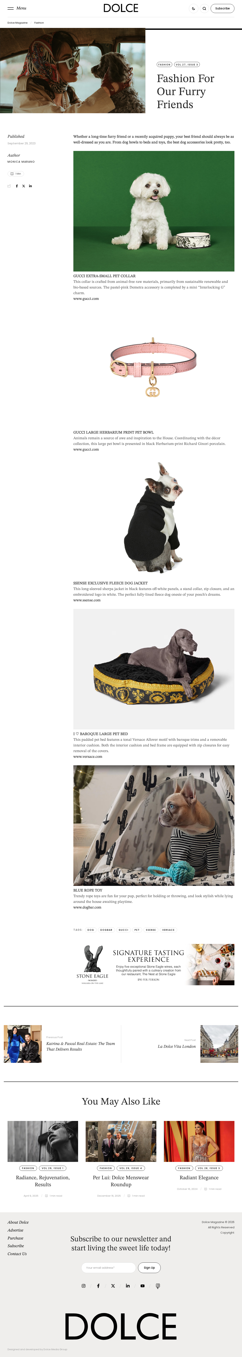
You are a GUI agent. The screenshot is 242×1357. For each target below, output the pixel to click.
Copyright (227, 1233)
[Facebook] (16, 186)
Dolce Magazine (18, 23)
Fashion (39, 23)
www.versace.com (87, 757)
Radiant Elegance (199, 1178)
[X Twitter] (23, 186)
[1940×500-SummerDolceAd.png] (153, 984)
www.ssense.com (87, 600)
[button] (17, 8)
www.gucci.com (86, 299)
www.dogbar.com (87, 907)
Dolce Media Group (55, 1349)
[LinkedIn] (30, 186)
